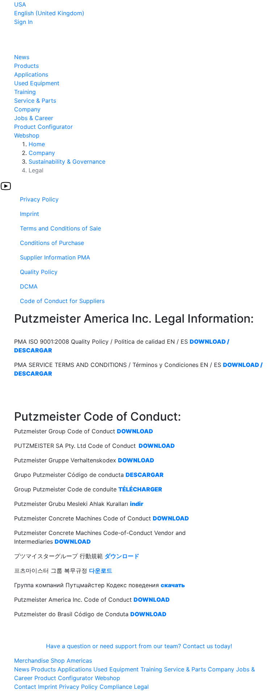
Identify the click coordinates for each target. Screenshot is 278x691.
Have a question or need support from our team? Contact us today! (139, 646)
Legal (141, 686)
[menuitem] (139, 199)
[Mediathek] (6, 185)
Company (27, 109)
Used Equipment (36, 83)
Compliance (116, 686)
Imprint (47, 686)
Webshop (26, 135)
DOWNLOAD (135, 431)
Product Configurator (43, 126)
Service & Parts (35, 100)
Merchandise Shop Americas (53, 660)
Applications (31, 74)
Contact (25, 686)
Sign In (23, 21)
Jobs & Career (33, 118)
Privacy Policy (78, 686)
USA (20, 4)
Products (26, 65)
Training (25, 91)
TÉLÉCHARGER (140, 489)
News (21, 57)
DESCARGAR (145, 474)
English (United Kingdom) (49, 13)
